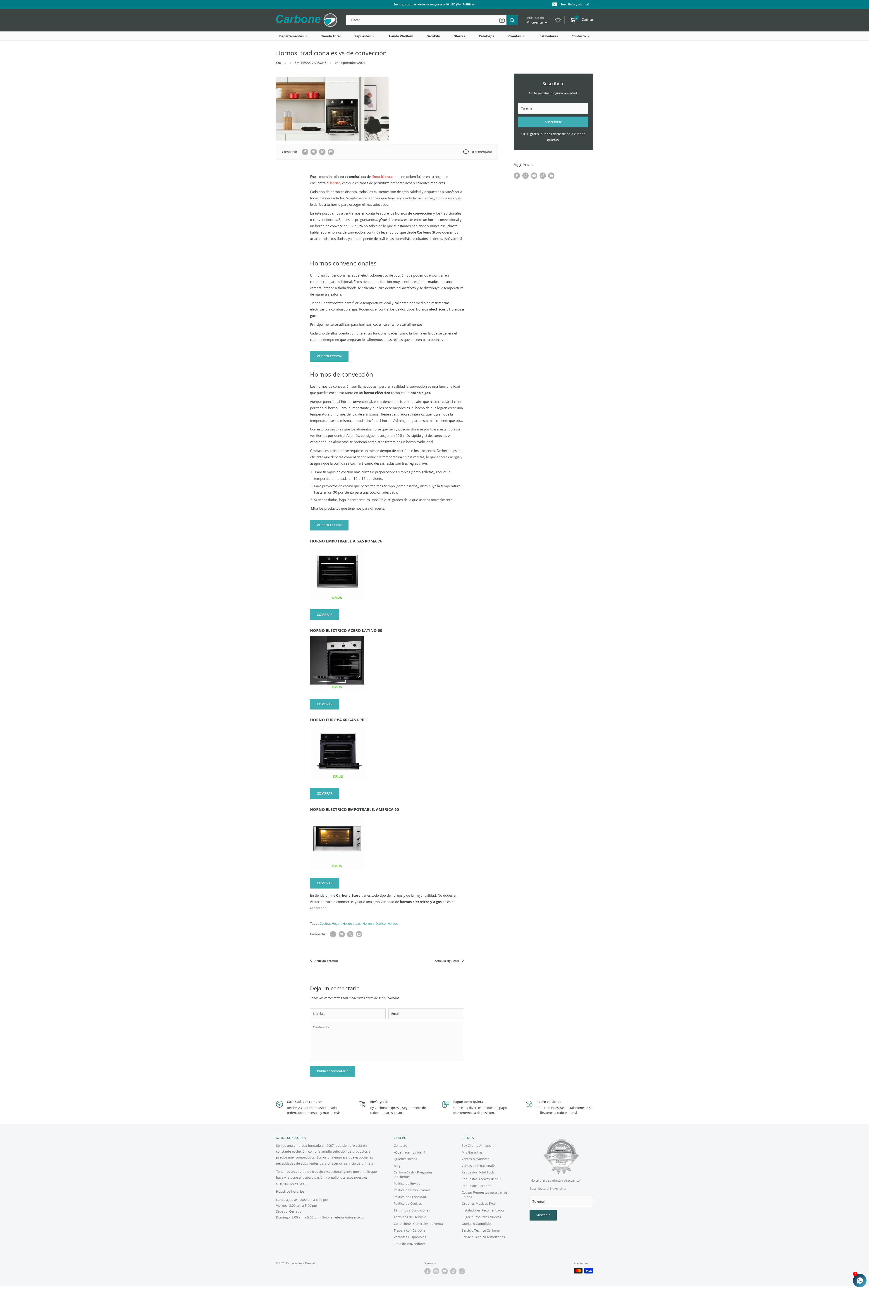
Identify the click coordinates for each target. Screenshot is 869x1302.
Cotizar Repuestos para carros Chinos (484, 1194)
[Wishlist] (557, 19)
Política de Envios (407, 1183)
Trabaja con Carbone (409, 1230)
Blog (397, 1165)
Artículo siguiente (447, 961)
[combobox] (426, 20)
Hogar (336, 923)
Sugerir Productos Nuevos (481, 1217)
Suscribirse (553, 122)
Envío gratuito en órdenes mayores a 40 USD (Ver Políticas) (434, 4)
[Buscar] (512, 20)
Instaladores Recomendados (483, 1210)
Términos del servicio (410, 1217)
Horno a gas (352, 923)
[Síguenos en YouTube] (534, 175)
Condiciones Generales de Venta (418, 1223)
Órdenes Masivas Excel (479, 1203)
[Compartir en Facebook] (305, 152)
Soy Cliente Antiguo (476, 1145)
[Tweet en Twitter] (322, 152)
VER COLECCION (329, 356)
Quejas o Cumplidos (477, 1223)
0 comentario (482, 152)
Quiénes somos (405, 1159)
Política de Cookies (408, 1203)
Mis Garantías (472, 1152)
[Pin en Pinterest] (313, 152)
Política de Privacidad (410, 1197)
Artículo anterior (326, 961)
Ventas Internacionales (479, 1165)
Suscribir (543, 1215)
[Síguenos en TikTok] (543, 175)
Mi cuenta (535, 22)
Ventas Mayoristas (475, 1159)
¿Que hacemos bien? (409, 1152)
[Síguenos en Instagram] (525, 175)
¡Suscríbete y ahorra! (574, 4)
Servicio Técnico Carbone (481, 1230)
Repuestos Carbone (476, 1186)
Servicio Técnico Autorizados (483, 1237)
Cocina (281, 62)
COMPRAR (324, 614)
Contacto (400, 1145)
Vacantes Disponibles (410, 1237)
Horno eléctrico (374, 923)
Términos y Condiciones (412, 1210)
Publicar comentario (333, 1071)
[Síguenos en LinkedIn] (551, 175)
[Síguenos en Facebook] (517, 175)
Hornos (392, 923)
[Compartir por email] (331, 152)
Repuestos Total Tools (478, 1172)
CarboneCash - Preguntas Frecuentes (413, 1174)
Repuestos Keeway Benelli (481, 1179)
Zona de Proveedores (410, 1244)
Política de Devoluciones (412, 1190)
